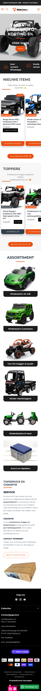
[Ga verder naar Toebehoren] (20, 455)
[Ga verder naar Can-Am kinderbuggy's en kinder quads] (20, 351)
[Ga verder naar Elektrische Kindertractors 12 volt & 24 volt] (20, 420)
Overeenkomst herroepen (20, 680)
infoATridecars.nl (13, 633)
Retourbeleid (29, 672)
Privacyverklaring (25, 674)
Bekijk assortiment (16, 555)
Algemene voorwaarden (13, 672)
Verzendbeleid (11, 674)
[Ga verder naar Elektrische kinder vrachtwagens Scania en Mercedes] (20, 385)
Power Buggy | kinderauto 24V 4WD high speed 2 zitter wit (12, 214)
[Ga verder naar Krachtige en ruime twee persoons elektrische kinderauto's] (20, 316)
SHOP (20, 48)
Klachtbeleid (19, 677)
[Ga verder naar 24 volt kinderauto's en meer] (20, 281)
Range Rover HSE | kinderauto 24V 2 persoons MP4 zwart (12, 121)
